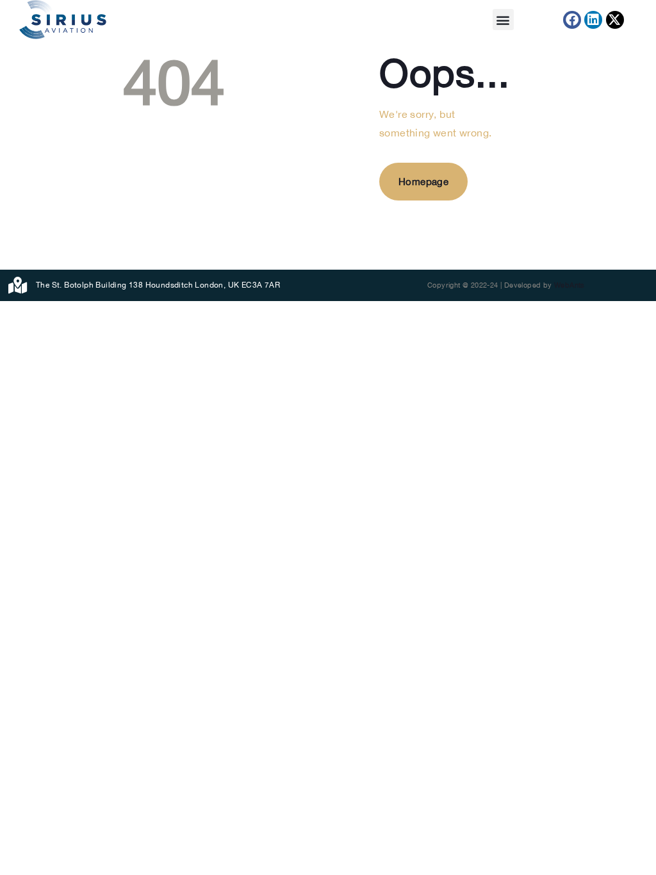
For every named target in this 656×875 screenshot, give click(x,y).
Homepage (423, 181)
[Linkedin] (593, 20)
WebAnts (569, 285)
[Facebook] (572, 20)
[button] (503, 19)
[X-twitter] (615, 20)
